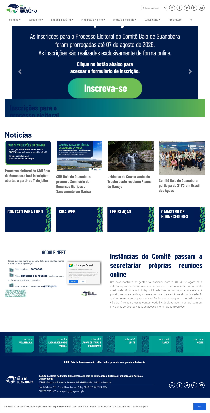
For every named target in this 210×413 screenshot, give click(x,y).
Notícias (18, 134)
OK (199, 406)
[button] (20, 71)
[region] (105, 405)
